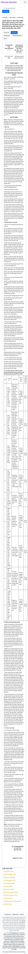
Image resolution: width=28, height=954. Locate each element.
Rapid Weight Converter (19, 946)
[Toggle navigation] (25, 2)
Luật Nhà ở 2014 (8, 904)
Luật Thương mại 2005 (9, 883)
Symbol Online (14, 941)
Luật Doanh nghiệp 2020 (10, 874)
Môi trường (12, 17)
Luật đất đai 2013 (8, 898)
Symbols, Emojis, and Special (10, 947)
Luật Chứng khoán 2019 (9, 880)
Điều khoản (15, 914)
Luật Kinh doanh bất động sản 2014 (12, 901)
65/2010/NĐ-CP (17, 90)
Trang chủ (5, 17)
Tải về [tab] (5, 38)
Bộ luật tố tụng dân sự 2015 (11, 895)
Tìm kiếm (5, 11)
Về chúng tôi (8, 914)
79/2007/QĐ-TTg (18, 97)
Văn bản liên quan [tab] (17, 35)
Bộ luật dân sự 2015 (9, 871)
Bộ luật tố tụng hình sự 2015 (11, 892)
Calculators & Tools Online (17, 943)
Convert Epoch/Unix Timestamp (11, 938)
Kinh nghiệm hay (14, 933)
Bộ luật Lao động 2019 (9, 877)
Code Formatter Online (13, 934)
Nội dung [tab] (14, 32)
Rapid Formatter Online (10, 944)
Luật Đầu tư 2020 (8, 886)
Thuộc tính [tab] (6, 32)
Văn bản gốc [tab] (7, 35)
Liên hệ (21, 914)
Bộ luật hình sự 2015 (9, 889)
